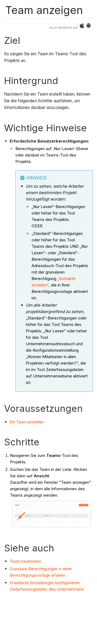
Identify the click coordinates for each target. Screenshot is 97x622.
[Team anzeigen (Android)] (88, 26)
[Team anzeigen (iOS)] (82, 26)
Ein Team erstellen (27, 421)
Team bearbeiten (25, 561)
